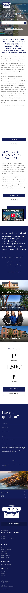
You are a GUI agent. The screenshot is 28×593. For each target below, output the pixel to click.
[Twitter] (9, 538)
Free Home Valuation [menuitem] (6, 564)
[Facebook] (1, 538)
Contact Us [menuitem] (3, 575)
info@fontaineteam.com (10, 532)
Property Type (5, 492)
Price (2, 496)
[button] (25, 23)
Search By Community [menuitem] (6, 549)
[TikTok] (13, 538)
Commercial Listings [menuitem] (5, 555)
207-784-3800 (15, 524)
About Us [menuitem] (3, 571)
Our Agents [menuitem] (4, 573)
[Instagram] (11, 538)
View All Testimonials (14, 272)
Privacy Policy (14, 451)
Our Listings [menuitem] (4, 551)
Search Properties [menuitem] (5, 547)
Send (14, 461)
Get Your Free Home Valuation (13, 28)
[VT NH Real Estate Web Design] (14, 582)
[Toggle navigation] (25, 4)
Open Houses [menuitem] (4, 553)
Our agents (14, 195)
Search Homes (12, 26)
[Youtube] (6, 538)
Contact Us (14, 144)
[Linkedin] (4, 538)
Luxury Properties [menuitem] (5, 557)
